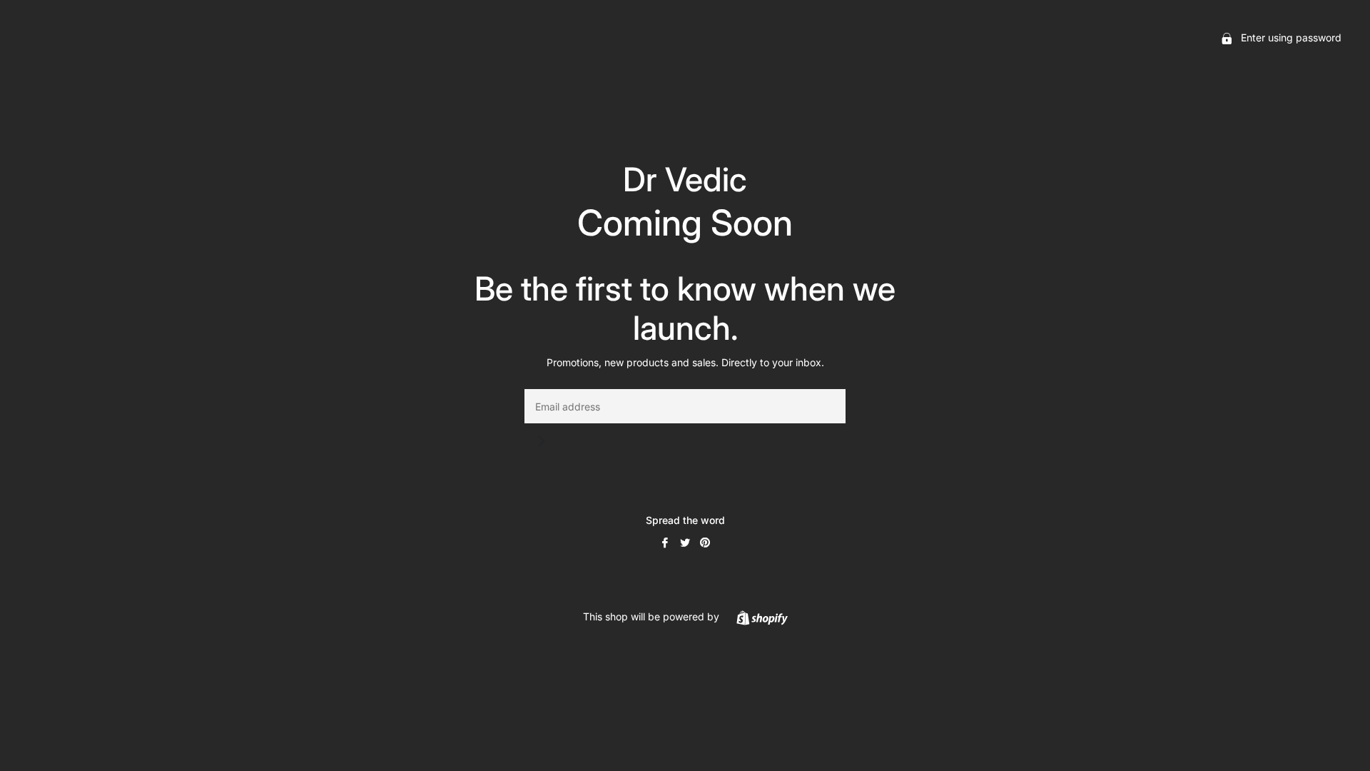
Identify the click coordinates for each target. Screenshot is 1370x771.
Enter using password (1289, 37)
